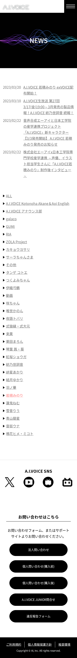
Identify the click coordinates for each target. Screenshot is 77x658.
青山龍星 (13, 418)
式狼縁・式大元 (18, 326)
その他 (11, 265)
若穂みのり (14, 395)
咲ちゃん (13, 303)
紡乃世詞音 (14, 364)
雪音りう (13, 410)
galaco (11, 219)
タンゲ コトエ (16, 272)
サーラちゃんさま (19, 257)
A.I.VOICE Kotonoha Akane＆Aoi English (37, 203)
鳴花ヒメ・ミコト (19, 433)
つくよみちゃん (18, 280)
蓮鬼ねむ (13, 403)
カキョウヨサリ (18, 249)
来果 (9, 334)
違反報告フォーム (38, 616)
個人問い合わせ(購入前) (38, 566)
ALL (9, 196)
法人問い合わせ (38, 549)
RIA (8, 234)
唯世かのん (14, 311)
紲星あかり (14, 372)
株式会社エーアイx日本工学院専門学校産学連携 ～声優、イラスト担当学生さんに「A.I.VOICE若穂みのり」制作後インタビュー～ (48, 164)
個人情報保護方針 (40, 644)
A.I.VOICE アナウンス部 (24, 211)
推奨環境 (64, 644)
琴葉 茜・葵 (15, 349)
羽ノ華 (11, 387)
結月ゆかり (14, 380)
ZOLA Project (16, 242)
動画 (9, 295)
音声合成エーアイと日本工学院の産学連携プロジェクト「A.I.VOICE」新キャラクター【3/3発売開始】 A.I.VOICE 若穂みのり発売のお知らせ (47, 132)
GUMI (10, 226)
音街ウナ (13, 426)
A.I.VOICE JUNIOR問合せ (38, 599)
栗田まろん (14, 341)
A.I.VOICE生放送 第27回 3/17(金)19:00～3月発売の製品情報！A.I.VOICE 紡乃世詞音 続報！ (48, 107)
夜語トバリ (14, 318)
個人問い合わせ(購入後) (38, 583)
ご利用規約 (13, 644)
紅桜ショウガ (16, 357)
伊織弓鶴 (13, 288)
